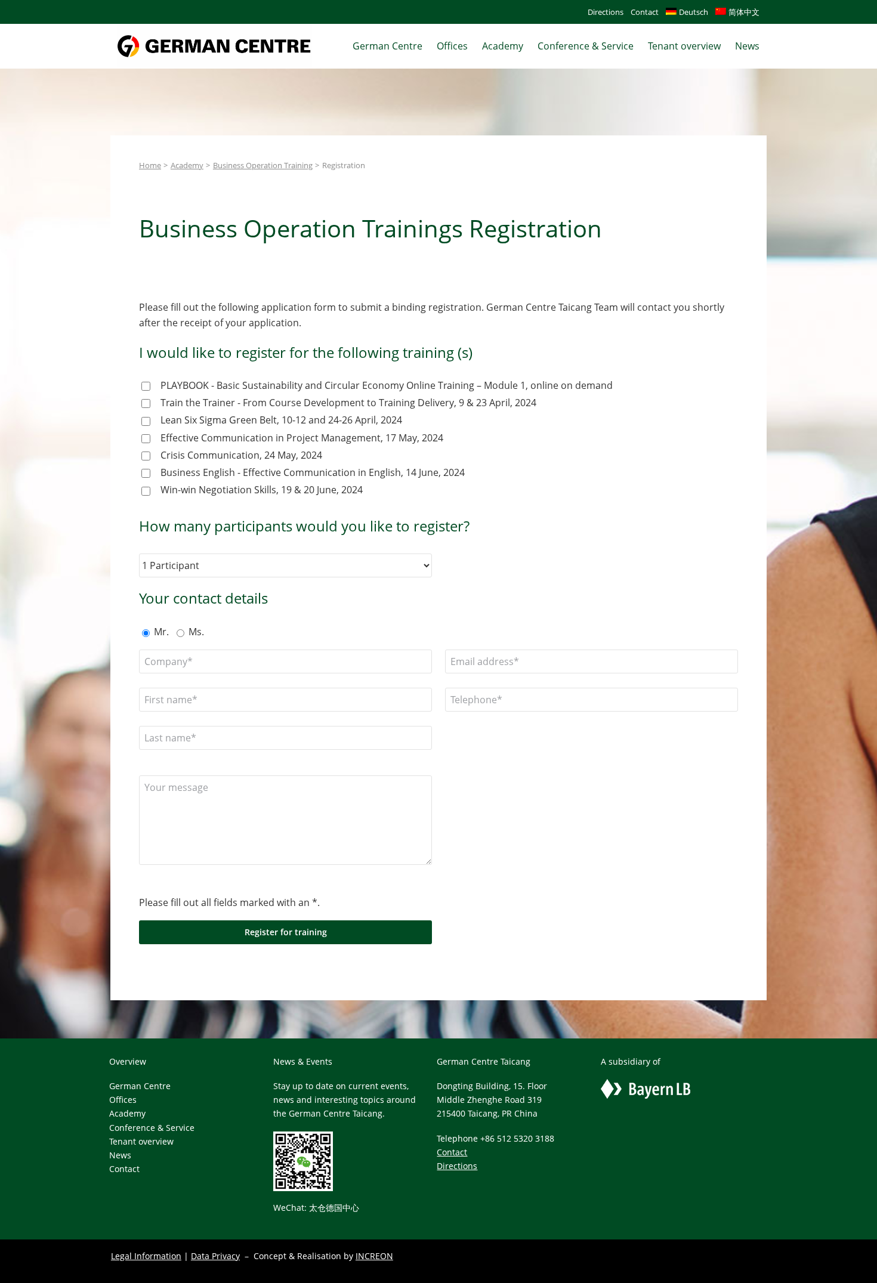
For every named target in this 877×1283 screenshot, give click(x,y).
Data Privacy (215, 1256)
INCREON (374, 1256)
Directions (457, 1165)
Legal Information (146, 1256)
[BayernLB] (645, 1086)
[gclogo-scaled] (214, 29)
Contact (452, 1152)
